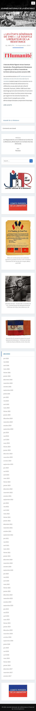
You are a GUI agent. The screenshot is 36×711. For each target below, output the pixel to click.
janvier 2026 (6, 376)
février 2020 (6, 588)
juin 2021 (6, 538)
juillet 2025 (6, 394)
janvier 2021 (6, 556)
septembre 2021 (8, 535)
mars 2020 (6, 584)
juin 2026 (6, 358)
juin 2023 (6, 468)
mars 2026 (6, 369)
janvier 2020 (6, 591)
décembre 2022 (7, 489)
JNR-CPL (11, 45)
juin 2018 (6, 648)
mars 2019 (6, 619)
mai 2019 (6, 612)
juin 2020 (6, 574)
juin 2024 (6, 432)
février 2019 (6, 623)
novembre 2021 (8, 528)
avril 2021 (6, 545)
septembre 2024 (8, 429)
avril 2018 (6, 655)
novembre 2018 (8, 633)
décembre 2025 (7, 379)
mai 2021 (6, 542)
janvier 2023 (6, 485)
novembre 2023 (8, 457)
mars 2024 (6, 443)
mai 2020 (6, 577)
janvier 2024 (6, 450)
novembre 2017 (8, 672)
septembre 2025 (8, 390)
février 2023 (6, 482)
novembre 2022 (8, 492)
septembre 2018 (8, 641)
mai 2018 (6, 651)
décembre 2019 (7, 595)
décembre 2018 (7, 630)
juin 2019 (6, 609)
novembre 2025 (8, 383)
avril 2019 (6, 616)
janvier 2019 (6, 626)
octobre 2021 (7, 531)
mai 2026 (6, 362)
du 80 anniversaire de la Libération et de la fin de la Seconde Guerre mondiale (17, 78)
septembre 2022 (8, 499)
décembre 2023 (7, 454)
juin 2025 (6, 397)
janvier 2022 (6, 521)
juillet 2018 (6, 644)
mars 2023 (6, 478)
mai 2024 (6, 436)
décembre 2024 (7, 418)
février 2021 (6, 552)
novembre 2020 (8, 563)
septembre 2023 (8, 464)
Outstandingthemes (19, 709)
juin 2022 (6, 503)
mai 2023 (6, 471)
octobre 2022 (7, 496)
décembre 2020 (7, 559)
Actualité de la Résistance (11, 120)
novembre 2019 (8, 598)
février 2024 (6, 447)
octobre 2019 (7, 602)
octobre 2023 (7, 461)
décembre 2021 (7, 524)
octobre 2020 (7, 566)
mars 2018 (6, 658)
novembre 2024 (8, 422)
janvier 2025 (6, 415)
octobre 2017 (7, 676)
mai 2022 (6, 506)
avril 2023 (6, 475)
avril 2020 (6, 581)
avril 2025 (6, 404)
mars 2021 (6, 549)
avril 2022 (6, 510)
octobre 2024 (7, 425)
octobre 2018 (7, 637)
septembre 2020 (8, 570)
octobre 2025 (7, 386)
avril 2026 (6, 365)
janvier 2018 (6, 665)
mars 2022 (6, 514)
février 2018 (6, 662)
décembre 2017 (7, 669)
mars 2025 (6, 408)
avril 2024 (6, 439)
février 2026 (6, 372)
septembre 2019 (8, 605)
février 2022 (6, 517)
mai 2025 (6, 401)
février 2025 (6, 411)
